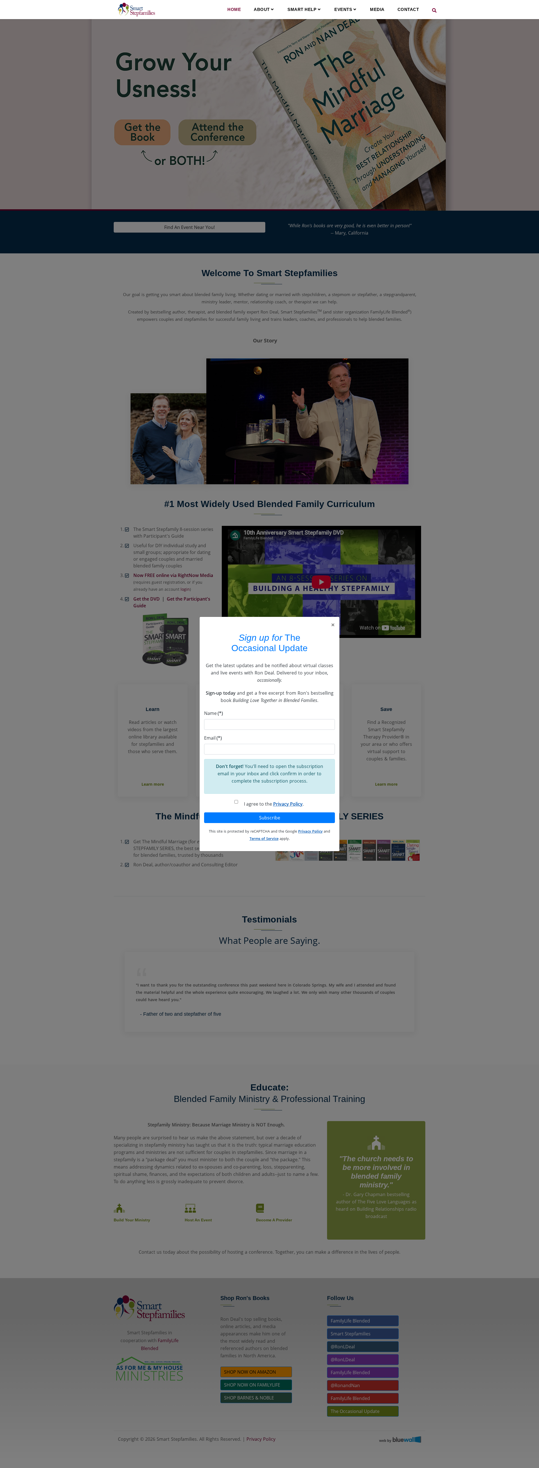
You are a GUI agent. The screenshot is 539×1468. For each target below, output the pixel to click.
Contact (408, 9)
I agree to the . (274, 804)
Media (377, 9)
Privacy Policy (288, 804)
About (262, 9)
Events (343, 9)
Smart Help (302, 9)
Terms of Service (264, 838)
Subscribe (269, 818)
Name (213, 713)
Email (213, 738)
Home (234, 9)
